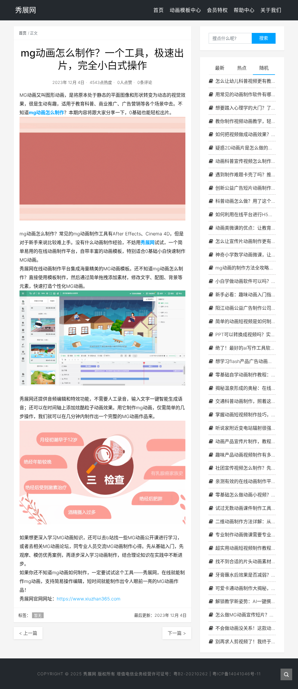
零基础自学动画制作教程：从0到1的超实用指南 (245, 375)
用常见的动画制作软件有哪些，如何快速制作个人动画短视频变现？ (245, 94)
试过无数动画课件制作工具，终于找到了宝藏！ (245, 508)
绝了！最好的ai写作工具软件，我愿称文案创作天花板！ (245, 348)
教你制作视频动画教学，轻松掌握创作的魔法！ (245, 121)
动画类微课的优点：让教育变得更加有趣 (245, 228)
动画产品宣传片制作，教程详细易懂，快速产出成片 (245, 441)
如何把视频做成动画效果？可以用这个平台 (245, 134)
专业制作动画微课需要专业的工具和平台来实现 (245, 535)
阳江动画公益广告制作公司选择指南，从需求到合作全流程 (245, 308)
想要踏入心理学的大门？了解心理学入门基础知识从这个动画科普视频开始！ (245, 108)
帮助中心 (244, 10)
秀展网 (148, 242)
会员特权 (217, 10)
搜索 (263, 38)
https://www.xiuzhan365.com (88, 599)
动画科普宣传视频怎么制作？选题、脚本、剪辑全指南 (245, 161)
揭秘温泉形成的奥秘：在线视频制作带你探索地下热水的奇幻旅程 (245, 388)
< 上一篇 (28, 633)
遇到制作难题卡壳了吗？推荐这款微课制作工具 (245, 174)
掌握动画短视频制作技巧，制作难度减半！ (245, 414)
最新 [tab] (219, 68)
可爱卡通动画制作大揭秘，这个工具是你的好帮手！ (245, 588)
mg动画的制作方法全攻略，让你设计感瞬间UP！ (245, 268)
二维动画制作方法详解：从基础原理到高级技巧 (245, 521)
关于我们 (270, 10)
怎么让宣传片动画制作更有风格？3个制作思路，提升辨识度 (245, 241)
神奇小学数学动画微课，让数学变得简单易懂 (245, 255)
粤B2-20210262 (190, 673)
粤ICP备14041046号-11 (236, 673)
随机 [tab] (264, 68)
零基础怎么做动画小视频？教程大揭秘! (245, 495)
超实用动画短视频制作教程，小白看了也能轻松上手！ (245, 548)
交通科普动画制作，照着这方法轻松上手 (245, 401)
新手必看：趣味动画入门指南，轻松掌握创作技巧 (245, 294)
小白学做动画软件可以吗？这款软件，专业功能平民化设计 (245, 281)
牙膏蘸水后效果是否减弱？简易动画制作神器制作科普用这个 (245, 575)
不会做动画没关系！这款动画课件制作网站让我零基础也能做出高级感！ (245, 628)
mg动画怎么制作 (46, 112)
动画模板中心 (185, 10)
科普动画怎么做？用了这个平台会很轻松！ (245, 201)
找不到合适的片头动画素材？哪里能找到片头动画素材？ (245, 561)
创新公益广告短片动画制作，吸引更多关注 (245, 188)
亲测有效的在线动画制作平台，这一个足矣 (245, 481)
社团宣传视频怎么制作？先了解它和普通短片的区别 (245, 468)
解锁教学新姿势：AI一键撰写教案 (245, 601)
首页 (158, 10)
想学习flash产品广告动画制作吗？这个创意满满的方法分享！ (245, 361)
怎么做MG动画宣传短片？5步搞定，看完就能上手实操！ (245, 615)
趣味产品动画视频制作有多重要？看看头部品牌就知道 (245, 455)
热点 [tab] (241, 68)
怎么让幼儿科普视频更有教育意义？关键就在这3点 (245, 81)
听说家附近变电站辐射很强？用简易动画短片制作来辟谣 (245, 428)
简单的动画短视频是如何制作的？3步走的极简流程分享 (245, 321)
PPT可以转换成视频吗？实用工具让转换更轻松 (245, 334)
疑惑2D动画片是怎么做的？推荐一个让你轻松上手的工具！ (245, 148)
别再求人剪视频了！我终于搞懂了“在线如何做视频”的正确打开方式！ (245, 641)
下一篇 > (177, 633)
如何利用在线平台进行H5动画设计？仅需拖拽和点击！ (245, 214)
